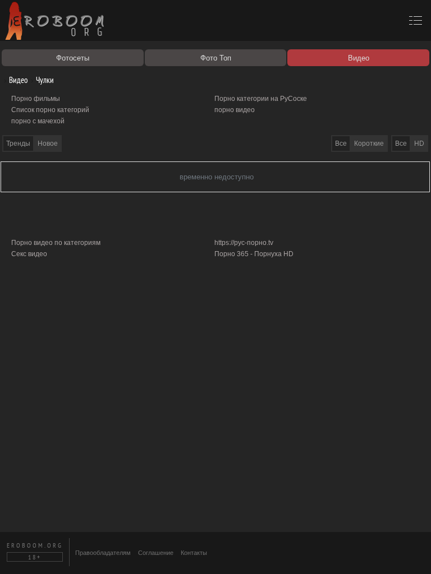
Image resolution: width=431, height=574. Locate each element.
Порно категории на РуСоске (260, 99)
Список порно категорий (50, 110)
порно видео (234, 110)
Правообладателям (103, 552)
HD (419, 143)
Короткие (369, 143)
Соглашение (155, 552)
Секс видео (29, 254)
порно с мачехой (38, 121)
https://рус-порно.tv (243, 243)
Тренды (18, 143)
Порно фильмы (35, 99)
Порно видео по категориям (55, 243)
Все (401, 143)
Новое (48, 143)
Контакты (194, 552)
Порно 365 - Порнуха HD (254, 254)
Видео (17, 80)
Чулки (44, 80)
